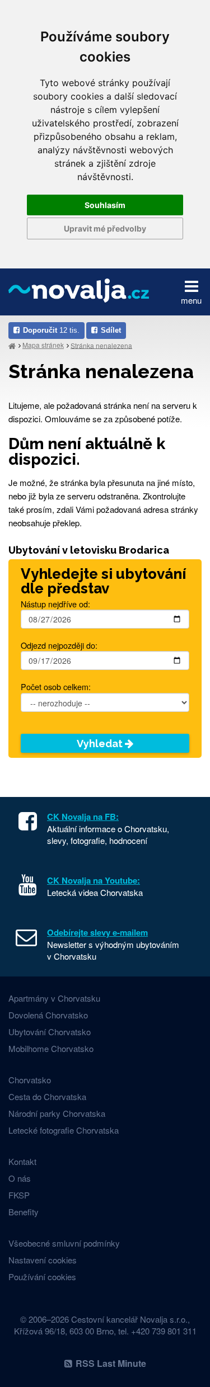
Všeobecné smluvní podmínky (64, 1243)
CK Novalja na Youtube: (93, 880)
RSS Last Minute (111, 1363)
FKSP (19, 1195)
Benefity (23, 1212)
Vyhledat (101, 743)
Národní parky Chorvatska (56, 1113)
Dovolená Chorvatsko (48, 1015)
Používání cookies (42, 1276)
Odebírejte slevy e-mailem (97, 932)
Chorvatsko (29, 1080)
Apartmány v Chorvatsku (54, 998)
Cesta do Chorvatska (47, 1096)
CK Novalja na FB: (83, 816)
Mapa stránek (43, 345)
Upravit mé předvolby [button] (105, 228)
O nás (19, 1178)
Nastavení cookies (42, 1260)
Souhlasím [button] (105, 205)
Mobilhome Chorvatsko (51, 1048)
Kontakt (22, 1161)
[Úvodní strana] (12, 345)
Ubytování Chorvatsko (49, 1031)
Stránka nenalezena (101, 345)
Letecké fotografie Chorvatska (63, 1130)
